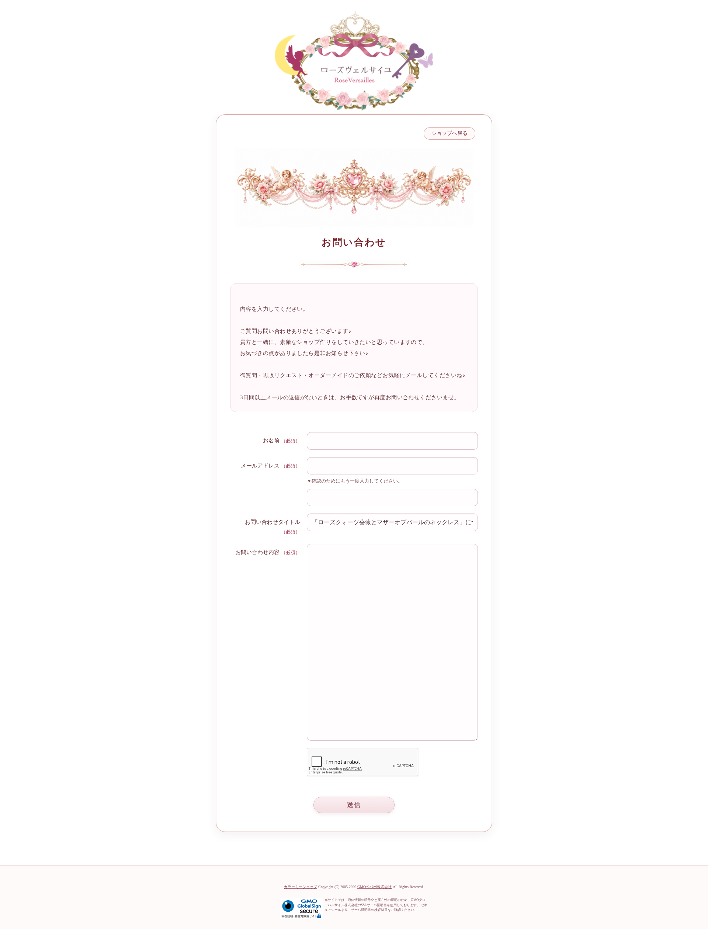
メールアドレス (260, 466)
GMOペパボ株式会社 (374, 887)
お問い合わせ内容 (257, 552)
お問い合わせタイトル (272, 522)
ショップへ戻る (449, 133)
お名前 (271, 440)
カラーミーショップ (300, 887)
